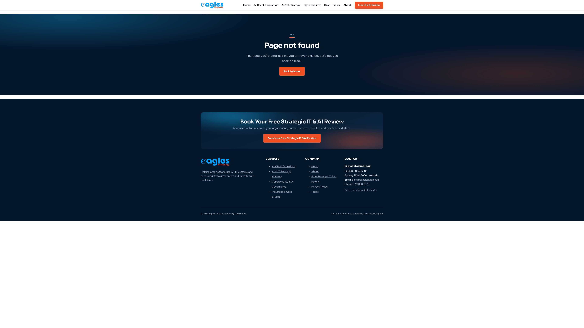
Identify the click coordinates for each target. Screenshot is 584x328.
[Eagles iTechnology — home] (212, 5)
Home (314, 166)
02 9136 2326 (361, 184)
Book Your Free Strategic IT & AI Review (292, 138)
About (315, 171)
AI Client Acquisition (283, 166)
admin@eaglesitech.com (365, 179)
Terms (315, 191)
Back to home (292, 71)
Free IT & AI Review (369, 5)
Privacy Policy (319, 186)
